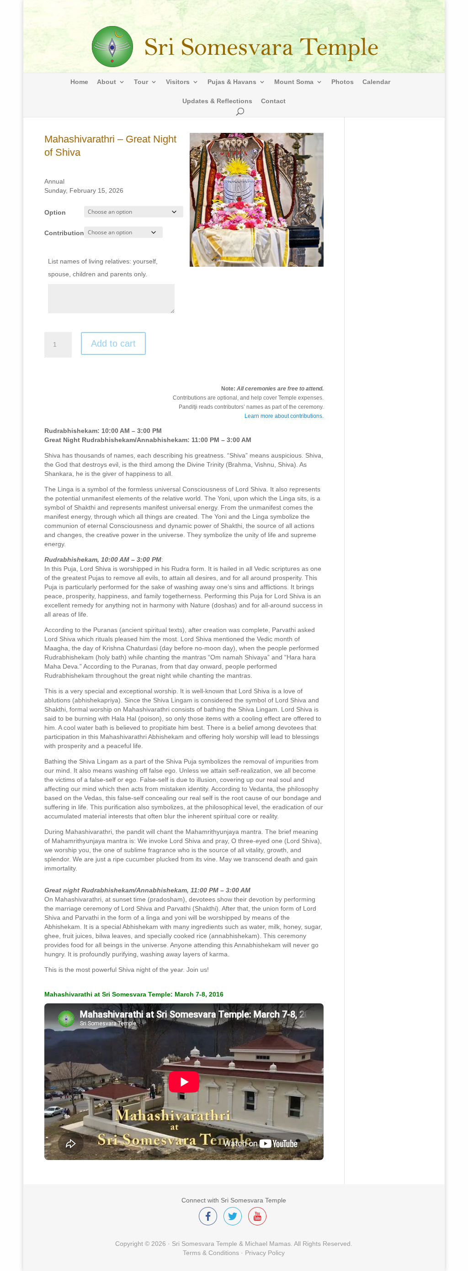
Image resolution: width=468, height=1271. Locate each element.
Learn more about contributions (283, 416)
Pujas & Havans (231, 82)
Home (79, 82)
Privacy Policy (265, 1252)
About (106, 82)
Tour (141, 82)
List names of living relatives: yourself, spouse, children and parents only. (103, 268)
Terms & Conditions (211, 1252)
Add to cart (113, 343)
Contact (273, 101)
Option (55, 212)
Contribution (64, 233)
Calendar (376, 82)
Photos (342, 82)
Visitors (178, 82)
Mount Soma (294, 82)
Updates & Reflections (217, 101)
